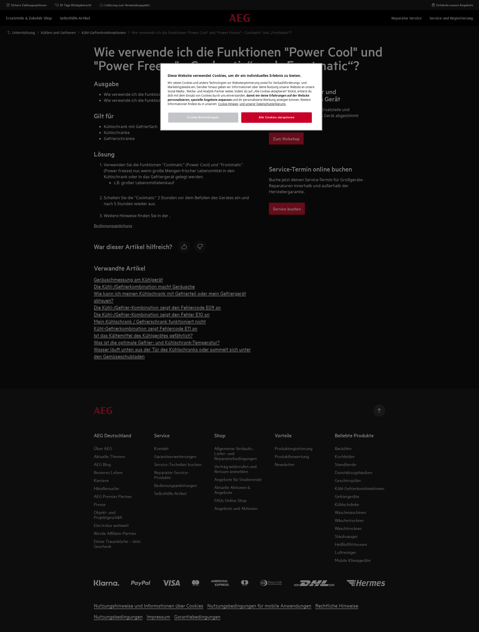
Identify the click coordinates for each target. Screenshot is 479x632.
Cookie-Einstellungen (203, 117)
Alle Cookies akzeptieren (277, 117)
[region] (241, 97)
